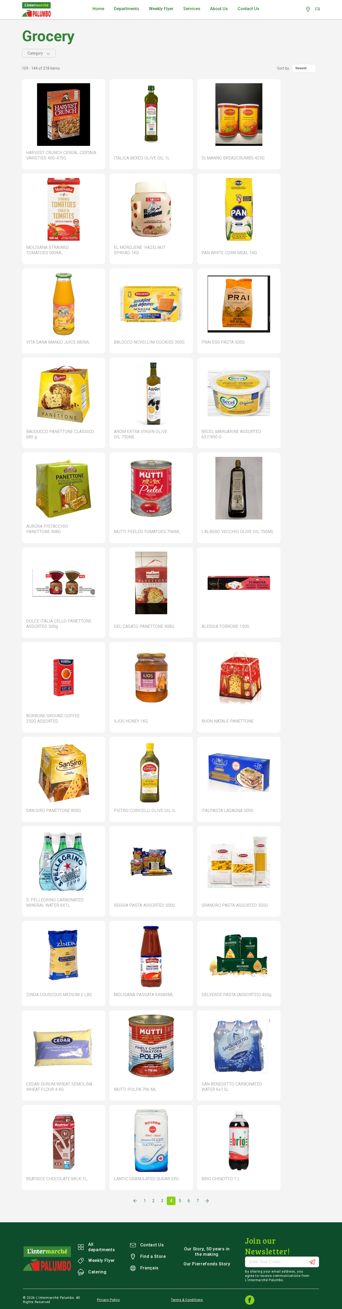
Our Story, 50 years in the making (207, 1251)
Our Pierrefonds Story (207, 1263)
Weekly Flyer (101, 1260)
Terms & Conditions (187, 1300)
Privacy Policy (108, 1300)
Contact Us (152, 1244)
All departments (101, 1247)
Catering (97, 1271)
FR (317, 9)
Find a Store (153, 1256)
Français (149, 1267)
